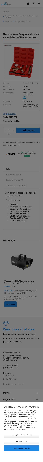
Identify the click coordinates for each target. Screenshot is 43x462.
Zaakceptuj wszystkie (21, 448)
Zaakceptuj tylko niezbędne (21, 435)
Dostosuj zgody (21, 441)
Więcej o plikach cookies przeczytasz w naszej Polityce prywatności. (19, 428)
